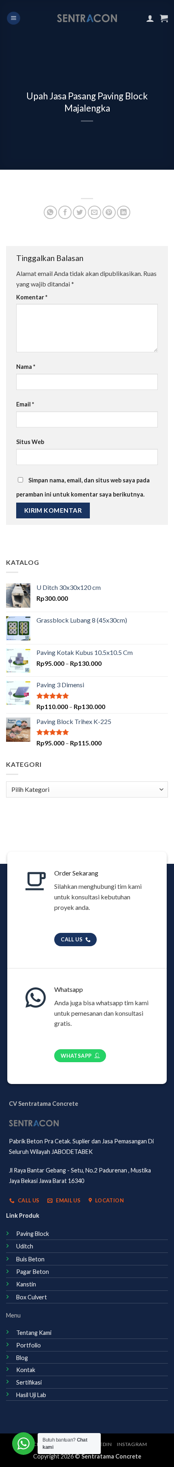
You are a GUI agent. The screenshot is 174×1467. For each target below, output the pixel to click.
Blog (22, 1357)
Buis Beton (30, 1259)
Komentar (31, 297)
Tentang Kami (33, 1332)
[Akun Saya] (150, 18)
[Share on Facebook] (65, 212)
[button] (13, 18)
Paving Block (32, 1233)
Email (25, 404)
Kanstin (26, 1284)
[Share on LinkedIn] (123, 212)
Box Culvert (31, 1297)
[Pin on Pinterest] (109, 212)
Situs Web (30, 441)
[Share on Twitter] (79, 212)
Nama (25, 366)
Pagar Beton (32, 1271)
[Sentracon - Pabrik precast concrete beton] (87, 18)
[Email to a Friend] (94, 212)
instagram (132, 1444)
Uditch (24, 1246)
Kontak (25, 1369)
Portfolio (28, 1345)
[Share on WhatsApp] (50, 212)
